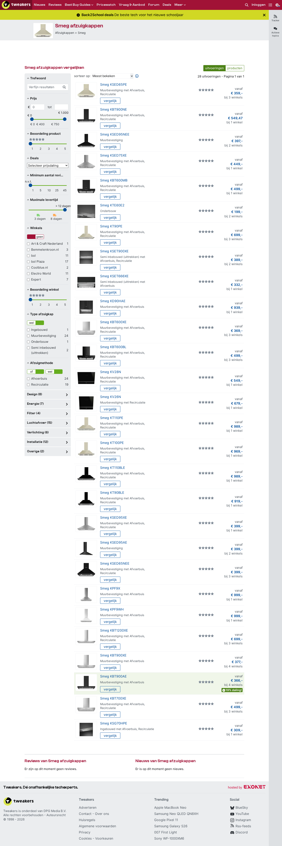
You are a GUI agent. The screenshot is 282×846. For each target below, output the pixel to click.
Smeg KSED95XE (113, 517)
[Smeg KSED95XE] (86, 523)
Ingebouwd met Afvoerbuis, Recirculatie (127, 729)
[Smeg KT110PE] (86, 424)
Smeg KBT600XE (113, 322)
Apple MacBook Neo (170, 807)
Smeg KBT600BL (113, 347)
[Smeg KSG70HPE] (86, 729)
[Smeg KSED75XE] (86, 161)
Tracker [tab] (275, 20)
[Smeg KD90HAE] (86, 307)
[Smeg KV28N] (86, 378)
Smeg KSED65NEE (114, 563)
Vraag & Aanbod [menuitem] (132, 5)
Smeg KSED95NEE (114, 134)
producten (234, 68)
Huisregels (87, 820)
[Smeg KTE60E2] (86, 211)
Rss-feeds (243, 826)
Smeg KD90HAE (113, 301)
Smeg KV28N (110, 372)
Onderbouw (108, 211)
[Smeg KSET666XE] (86, 282)
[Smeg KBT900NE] (86, 115)
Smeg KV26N (110, 397)
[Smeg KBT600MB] (86, 186)
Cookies (85, 838)
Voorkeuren (104, 838)
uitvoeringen (214, 68)
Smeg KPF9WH (112, 609)
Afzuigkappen (64, 32)
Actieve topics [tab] (275, 34)
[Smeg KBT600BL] (86, 353)
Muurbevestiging (111, 140)
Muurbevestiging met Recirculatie (122, 402)
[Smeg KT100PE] (86, 449)
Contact (85, 814)
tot (50, 107)
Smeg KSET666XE (114, 276)
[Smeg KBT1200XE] (86, 636)
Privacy (84, 832)
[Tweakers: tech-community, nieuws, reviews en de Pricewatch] (16, 5)
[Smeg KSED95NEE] (86, 140)
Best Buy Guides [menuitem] (77, 5)
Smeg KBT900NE (113, 109)
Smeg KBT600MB (113, 180)
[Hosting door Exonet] (246, 788)
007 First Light (165, 832)
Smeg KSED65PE (113, 84)
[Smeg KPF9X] (86, 594)
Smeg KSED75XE (113, 155)
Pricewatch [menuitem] (106, 5)
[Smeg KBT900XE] (86, 661)
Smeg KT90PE (111, 226)
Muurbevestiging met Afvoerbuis (122, 306)
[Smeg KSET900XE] (86, 257)
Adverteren (87, 807)
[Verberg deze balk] (264, 15)
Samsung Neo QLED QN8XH (176, 814)
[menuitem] (246, 5)
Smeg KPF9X (110, 588)
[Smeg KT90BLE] (86, 498)
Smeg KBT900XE (113, 655)
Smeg (82, 32)
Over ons (102, 814)
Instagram (243, 820)
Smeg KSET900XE (114, 251)
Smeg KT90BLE (112, 492)
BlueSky (242, 807)
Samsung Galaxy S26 (170, 826)
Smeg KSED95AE (113, 542)
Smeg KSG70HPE (113, 723)
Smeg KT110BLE (112, 468)
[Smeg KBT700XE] (86, 704)
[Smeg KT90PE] (86, 232)
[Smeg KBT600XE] (86, 328)
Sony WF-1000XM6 (169, 838)
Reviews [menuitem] (55, 5)
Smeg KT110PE (111, 418)
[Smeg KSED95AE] (86, 548)
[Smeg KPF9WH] (86, 615)
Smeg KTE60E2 (112, 205)
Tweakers (10, 811)
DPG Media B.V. (55, 811)
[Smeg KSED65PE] (43, 30)
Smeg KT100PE (112, 443)
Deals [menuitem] (167, 5)
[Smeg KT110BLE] (86, 474)
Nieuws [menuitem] (39, 5)
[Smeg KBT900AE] (86, 682)
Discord (242, 832)
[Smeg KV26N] (86, 403)
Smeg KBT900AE (113, 676)
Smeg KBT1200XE (114, 630)
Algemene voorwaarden (97, 826)
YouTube (242, 814)
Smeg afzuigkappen (79, 26)
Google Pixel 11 (166, 820)
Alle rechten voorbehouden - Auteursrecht (34, 815)
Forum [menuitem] (153, 5)
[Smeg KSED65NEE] (86, 569)
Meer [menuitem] (178, 5)
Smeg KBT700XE (113, 698)
